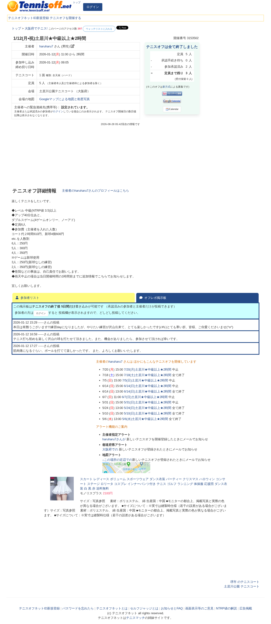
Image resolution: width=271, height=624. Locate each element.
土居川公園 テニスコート (241, 586)
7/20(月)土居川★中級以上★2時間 (147, 369)
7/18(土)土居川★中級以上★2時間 (147, 375)
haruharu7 (46, 46)
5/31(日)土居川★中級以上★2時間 (147, 402)
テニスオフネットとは (112, 608)
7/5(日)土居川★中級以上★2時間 (145, 380)
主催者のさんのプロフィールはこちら (95, 190)
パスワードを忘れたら (78, 608)
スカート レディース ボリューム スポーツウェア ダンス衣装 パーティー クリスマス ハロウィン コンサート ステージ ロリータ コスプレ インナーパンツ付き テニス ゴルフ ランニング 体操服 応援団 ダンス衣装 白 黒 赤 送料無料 (153, 483)
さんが (114, 439)
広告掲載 (245, 608)
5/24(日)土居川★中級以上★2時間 (147, 408)
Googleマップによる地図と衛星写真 (64, 99)
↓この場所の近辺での (117, 459)
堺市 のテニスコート (244, 582)
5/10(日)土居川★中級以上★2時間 (147, 413)
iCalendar (173, 109)
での (110, 449)
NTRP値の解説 (226, 608)
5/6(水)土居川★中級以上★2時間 (145, 419)
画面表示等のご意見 (199, 608)
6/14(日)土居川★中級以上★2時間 (147, 386)
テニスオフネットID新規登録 (28, 18)
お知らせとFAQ (172, 608)
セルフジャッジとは (144, 608)
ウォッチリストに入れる (99, 28)
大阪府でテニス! (36, 28)
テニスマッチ (135, 618)
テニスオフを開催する (65, 18)
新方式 (166, 86)
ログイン (92, 7)
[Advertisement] (231, 81)
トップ (77, 2)
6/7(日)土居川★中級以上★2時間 (145, 397)
